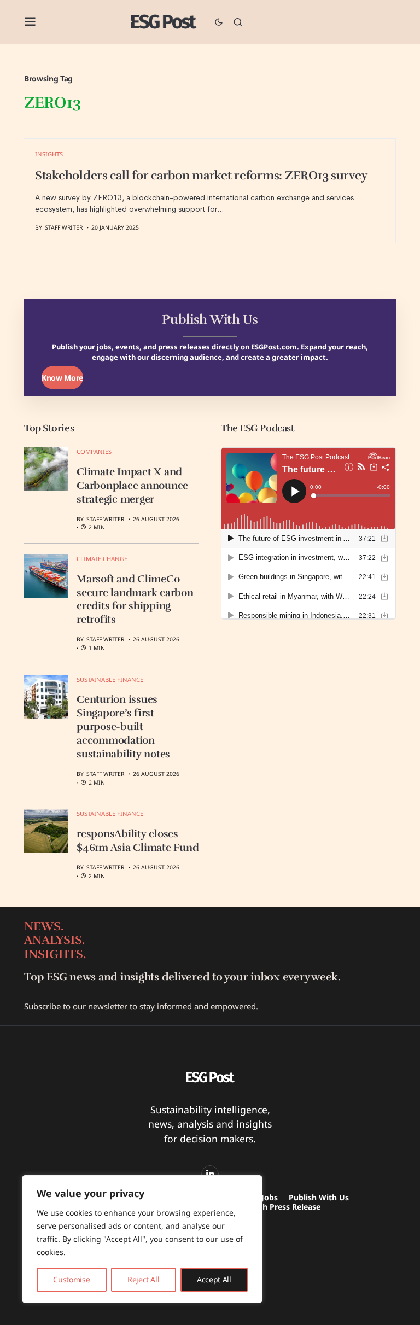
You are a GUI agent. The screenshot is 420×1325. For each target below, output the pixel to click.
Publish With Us (319, 1197)
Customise (71, 1279)
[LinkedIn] (210, 1174)
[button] (30, 22)
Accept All (214, 1279)
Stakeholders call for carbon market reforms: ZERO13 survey (201, 175)
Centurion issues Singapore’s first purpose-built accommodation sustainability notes (123, 727)
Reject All (143, 1279)
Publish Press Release (280, 1206)
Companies (94, 451)
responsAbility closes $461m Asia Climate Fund (138, 840)
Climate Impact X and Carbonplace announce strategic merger (132, 485)
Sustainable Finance (110, 679)
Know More (62, 377)
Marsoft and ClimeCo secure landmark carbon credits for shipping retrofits (135, 600)
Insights (49, 154)
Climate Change (102, 558)
